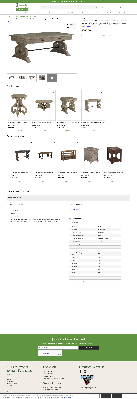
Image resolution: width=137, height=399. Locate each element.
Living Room (15, 16)
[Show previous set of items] (9, 162)
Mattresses (28, 13)
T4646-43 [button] (21, 21)
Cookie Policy (67, 397)
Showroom (52, 13)
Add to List (72, 27)
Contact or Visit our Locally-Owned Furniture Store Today (68, 1)
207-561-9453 (51, 376)
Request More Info (106, 35)
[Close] (134, 396)
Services (97, 13)
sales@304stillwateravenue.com (55, 378)
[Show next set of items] (128, 162)
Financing (84, 13)
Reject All (105, 396)
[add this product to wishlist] (28, 92)
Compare (20, 130)
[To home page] (22, 7)
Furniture (14, 13)
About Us (109, 13)
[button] (102, 7)
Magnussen (9, 21)
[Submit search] (96, 7)
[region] (68, 396)
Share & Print (72, 24)
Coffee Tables (33, 16)
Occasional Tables (24, 16)
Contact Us (122, 13)
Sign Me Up (89, 347)
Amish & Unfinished (68, 13)
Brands (40, 13)
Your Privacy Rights (94, 396)
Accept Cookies (117, 396)
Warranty (75, 209)
